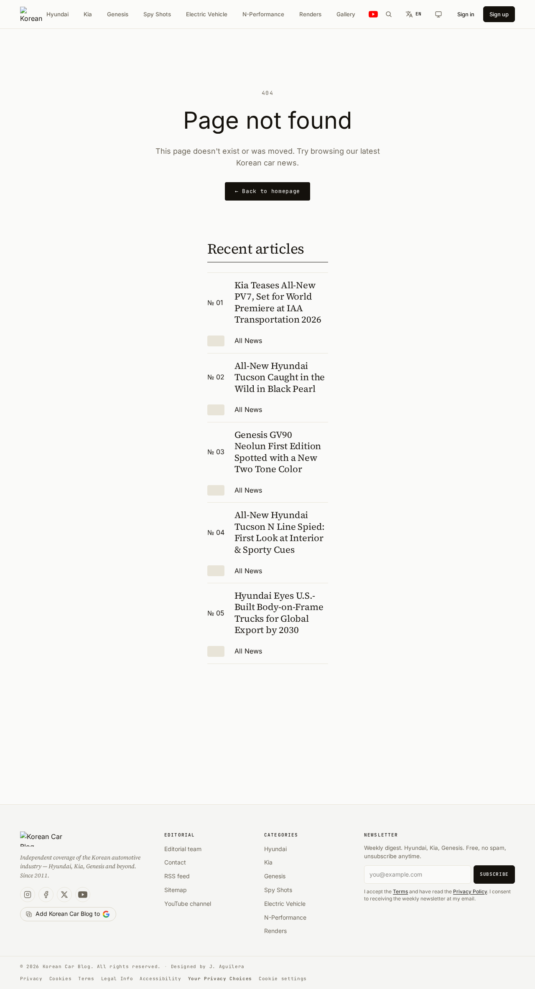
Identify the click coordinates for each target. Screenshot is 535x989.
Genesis (117, 14)
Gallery (345, 14)
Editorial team (182, 848)
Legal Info (117, 978)
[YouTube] (82, 894)
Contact (175, 862)
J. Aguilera (227, 966)
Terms (400, 891)
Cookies (60, 978)
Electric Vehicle (206, 14)
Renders (310, 14)
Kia (88, 14)
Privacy (31, 978)
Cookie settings (283, 978)
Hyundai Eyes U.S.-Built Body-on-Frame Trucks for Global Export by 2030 (279, 612)
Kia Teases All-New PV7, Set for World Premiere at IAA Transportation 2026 (277, 302)
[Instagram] (27, 894)
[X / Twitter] (64, 894)
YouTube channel (187, 903)
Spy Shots (157, 14)
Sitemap (175, 889)
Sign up (499, 14)
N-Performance (263, 14)
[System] (438, 14)
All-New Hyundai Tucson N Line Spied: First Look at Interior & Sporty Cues (279, 532)
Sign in (465, 14)
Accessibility (160, 978)
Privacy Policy (470, 891)
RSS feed (177, 876)
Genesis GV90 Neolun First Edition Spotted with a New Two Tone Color (277, 451)
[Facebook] (46, 894)
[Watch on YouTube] (373, 14)
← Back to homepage (267, 191)
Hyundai (57, 14)
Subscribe (494, 874)
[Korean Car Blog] (31, 14)
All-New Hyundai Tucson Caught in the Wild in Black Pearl (279, 377)
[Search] (388, 14)
